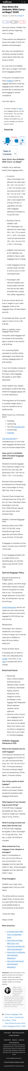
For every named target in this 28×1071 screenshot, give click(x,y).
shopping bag (19, 427)
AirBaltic (10, 81)
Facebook (11, 1062)
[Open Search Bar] (22, 2)
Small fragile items (9, 607)
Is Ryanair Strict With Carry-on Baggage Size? (15, 934)
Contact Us (21, 1039)
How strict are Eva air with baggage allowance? (15, 964)
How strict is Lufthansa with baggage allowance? (16, 955)
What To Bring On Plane (18, 1032)
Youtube (22, 1062)
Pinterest (6, 1062)
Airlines (7, 1014)
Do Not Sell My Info (14, 1042)
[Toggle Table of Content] (14, 154)
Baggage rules (16, 1014)
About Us (14, 1039)
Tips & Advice (7, 1032)
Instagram (16, 1062)
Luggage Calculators (14, 1035)
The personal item (9, 439)
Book (20, 108)
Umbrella (10, 433)
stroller (4, 659)
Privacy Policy (7, 1039)
